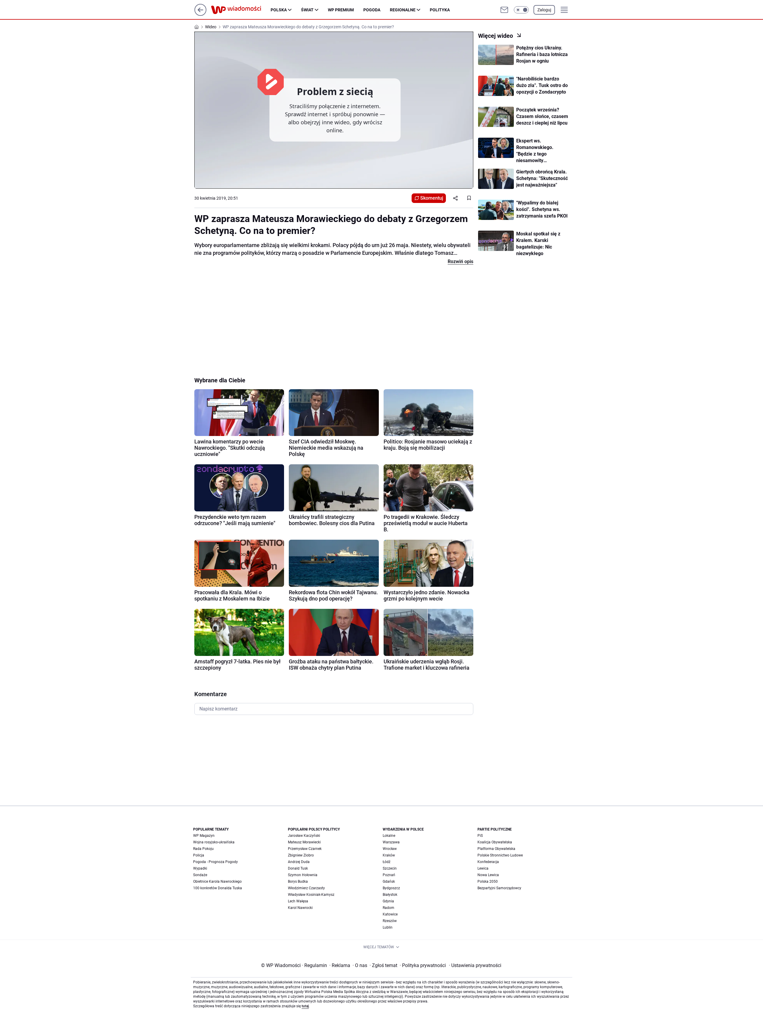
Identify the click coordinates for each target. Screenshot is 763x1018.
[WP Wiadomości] (241, 10)
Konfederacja (488, 862)
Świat (307, 9)
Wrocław (390, 849)
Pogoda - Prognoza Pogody (215, 862)
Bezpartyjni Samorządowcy (499, 888)
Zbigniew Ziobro (301, 855)
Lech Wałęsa (298, 901)
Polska (279, 9)
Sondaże (200, 875)
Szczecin (390, 868)
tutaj (305, 1006)
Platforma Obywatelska (496, 849)
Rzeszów (390, 921)
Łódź (386, 862)
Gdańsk (389, 881)
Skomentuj (431, 198)
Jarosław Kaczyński (304, 836)
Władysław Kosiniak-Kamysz (311, 895)
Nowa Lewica (488, 875)
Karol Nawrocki (300, 908)
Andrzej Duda (299, 862)
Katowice (390, 914)
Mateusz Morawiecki (304, 842)
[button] (521, 9)
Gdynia (388, 901)
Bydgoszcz (391, 888)
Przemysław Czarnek (305, 849)
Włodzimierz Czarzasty (306, 888)
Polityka (440, 9)
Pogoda (371, 9)
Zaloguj (544, 9)
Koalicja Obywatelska (494, 842)
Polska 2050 (487, 881)
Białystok (390, 895)
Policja (198, 855)
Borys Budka (298, 881)
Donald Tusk (298, 868)
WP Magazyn (204, 836)
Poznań (389, 875)
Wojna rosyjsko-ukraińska (214, 842)
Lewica (482, 868)
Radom (388, 908)
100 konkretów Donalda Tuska (217, 888)
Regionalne (402, 9)
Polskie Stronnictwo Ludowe (500, 855)
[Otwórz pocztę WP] (504, 10)
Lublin (388, 927)
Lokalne (389, 836)
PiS (480, 836)
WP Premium (341, 9)
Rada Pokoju (203, 849)
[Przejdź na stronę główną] (200, 14)
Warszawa (391, 842)
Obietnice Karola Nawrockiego (217, 881)
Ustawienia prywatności (475, 965)
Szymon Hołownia (302, 875)
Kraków (389, 855)
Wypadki (200, 868)
